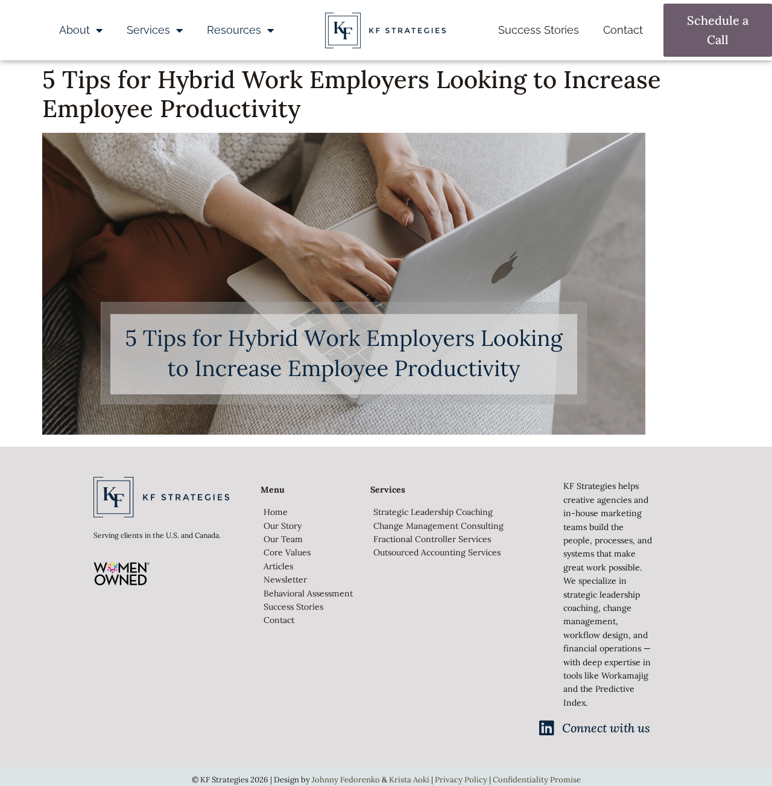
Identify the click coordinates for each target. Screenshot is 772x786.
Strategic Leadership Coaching (433, 511)
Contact (623, 30)
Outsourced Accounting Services (437, 552)
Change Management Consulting (438, 525)
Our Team (283, 539)
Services (148, 30)
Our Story (283, 525)
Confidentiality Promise (537, 780)
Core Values (287, 552)
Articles (278, 566)
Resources (234, 30)
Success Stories (538, 30)
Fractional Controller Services (432, 539)
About (74, 30)
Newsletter (285, 579)
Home (276, 511)
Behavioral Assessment (308, 593)
